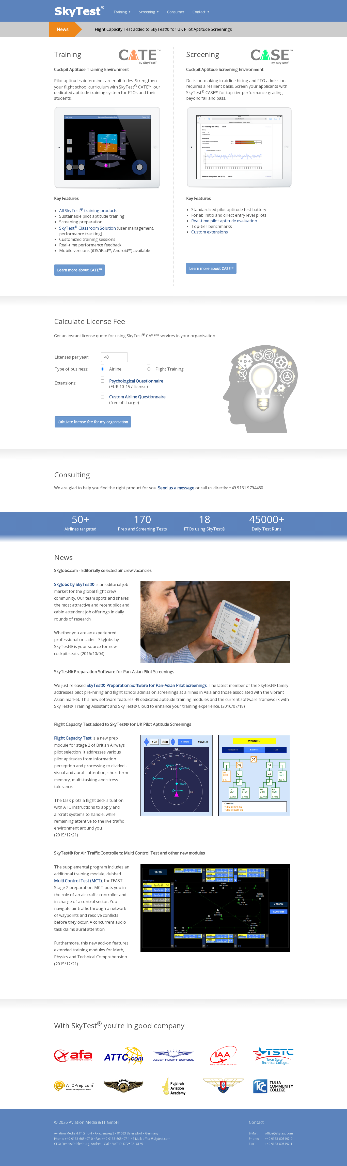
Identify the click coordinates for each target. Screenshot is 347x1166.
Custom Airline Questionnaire (137, 397)
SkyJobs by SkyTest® (74, 584)
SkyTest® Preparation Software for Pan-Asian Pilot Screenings (147, 685)
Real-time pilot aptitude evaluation (224, 221)
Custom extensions (209, 232)
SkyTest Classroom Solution (87, 228)
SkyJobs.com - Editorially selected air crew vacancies (143, 34)
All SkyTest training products (88, 210)
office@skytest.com (279, 1133)
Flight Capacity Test (72, 738)
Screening (147, 11)
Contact (199, 11)
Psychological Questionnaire (136, 381)
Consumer (175, 11)
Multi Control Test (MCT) (78, 880)
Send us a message (176, 488)
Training (120, 11)
